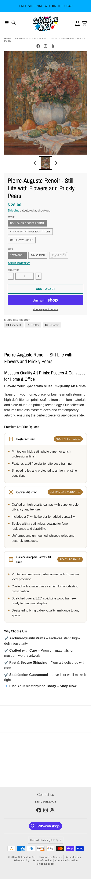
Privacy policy (21, 860)
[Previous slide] (35, 163)
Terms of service (42, 860)
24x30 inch (38, 255)
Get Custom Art (26, 857)
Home (7, 38)
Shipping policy (45, 863)
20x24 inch (17, 255)
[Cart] (84, 23)
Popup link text (19, 263)
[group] (45, 163)
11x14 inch (59, 255)
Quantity (13, 270)
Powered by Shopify (50, 857)
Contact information (66, 860)
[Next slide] (56, 163)
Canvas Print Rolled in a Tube (30, 231)
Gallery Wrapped (21, 240)
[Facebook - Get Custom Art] (38, 46)
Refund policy (73, 857)
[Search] (13, 22)
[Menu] (6, 22)
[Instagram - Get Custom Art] (45, 46)
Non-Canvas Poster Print (27, 223)
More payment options (45, 309)
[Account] (77, 23)
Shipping (13, 210)
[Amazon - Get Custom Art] (52, 46)
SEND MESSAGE (45, 802)
